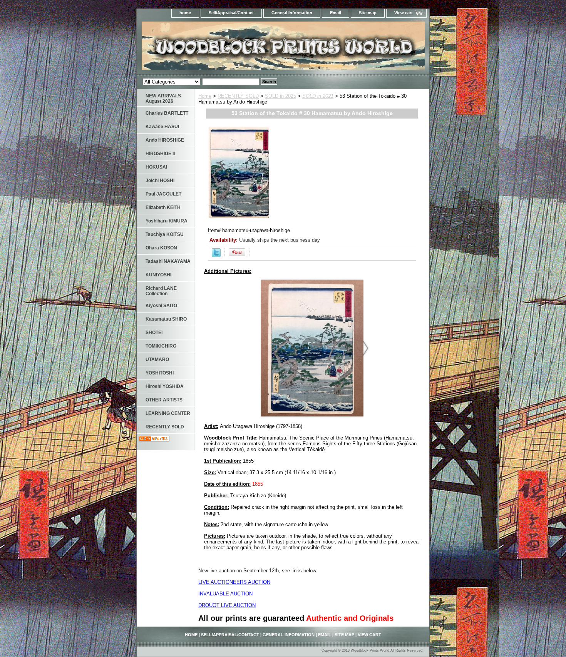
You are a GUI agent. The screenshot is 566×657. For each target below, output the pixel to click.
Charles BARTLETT (167, 113)
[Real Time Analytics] (154, 440)
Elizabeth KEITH (163, 207)
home (185, 12)
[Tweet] (216, 255)
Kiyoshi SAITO (161, 305)
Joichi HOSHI (160, 180)
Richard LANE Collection (161, 291)
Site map (368, 12)
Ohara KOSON (161, 248)
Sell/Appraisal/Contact (231, 12)
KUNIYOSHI (158, 275)
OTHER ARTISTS (164, 400)
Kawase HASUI (162, 126)
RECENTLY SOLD (238, 96)
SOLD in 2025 (280, 96)
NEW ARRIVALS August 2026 (163, 98)
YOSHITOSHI (160, 373)
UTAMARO (157, 359)
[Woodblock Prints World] (233, 48)
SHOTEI (154, 332)
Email (335, 12)
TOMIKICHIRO (161, 346)
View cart (403, 12)
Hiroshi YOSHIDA (165, 386)
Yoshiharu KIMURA (167, 221)
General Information (291, 12)
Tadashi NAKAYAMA (168, 261)
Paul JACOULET (163, 194)
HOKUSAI (156, 167)
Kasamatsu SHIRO (166, 319)
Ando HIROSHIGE (165, 140)
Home (204, 96)
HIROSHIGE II (160, 153)
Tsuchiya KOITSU (165, 234)
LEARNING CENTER (168, 413)
